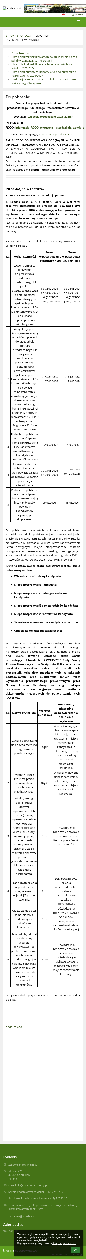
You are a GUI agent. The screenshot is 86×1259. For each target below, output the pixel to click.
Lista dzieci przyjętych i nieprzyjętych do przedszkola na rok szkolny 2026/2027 (43, 73)
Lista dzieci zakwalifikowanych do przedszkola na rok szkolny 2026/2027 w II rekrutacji (44, 58)
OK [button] (75, 1249)
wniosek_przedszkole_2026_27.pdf (50, 116)
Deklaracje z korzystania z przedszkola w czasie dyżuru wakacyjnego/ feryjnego (44, 81)
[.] (43, 8)
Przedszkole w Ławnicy (22, 40)
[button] (63, 14)
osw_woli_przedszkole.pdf (58, 134)
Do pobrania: (20, 53)
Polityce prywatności (64, 1243)
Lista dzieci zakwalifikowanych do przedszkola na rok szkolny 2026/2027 (44, 66)
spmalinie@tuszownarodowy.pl (27, 1185)
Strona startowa (18, 35)
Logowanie (76, 14)
